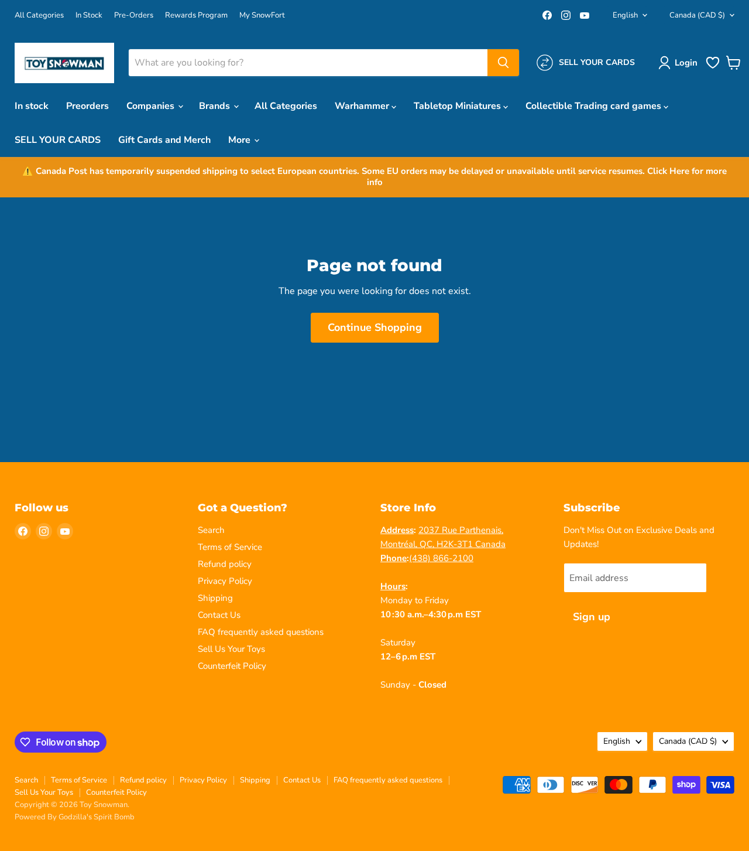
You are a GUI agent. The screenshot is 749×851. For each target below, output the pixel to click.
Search (211, 530)
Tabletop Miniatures (458, 106)
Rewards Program (196, 15)
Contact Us (219, 615)
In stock (32, 106)
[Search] (503, 62)
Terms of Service (230, 547)
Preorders (87, 106)
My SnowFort (262, 15)
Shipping (215, 598)
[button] (680, 63)
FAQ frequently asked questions (261, 632)
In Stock (88, 15)
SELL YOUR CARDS (58, 140)
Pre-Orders (133, 15)
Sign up (591, 617)
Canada (697, 15)
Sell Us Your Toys (231, 649)
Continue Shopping (375, 327)
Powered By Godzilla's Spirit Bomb (75, 817)
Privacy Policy (225, 581)
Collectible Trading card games (594, 106)
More (240, 140)
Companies (151, 106)
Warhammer (363, 106)
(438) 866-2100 (441, 558)
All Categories (39, 15)
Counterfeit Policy (232, 666)
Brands (215, 106)
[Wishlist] (712, 67)
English (625, 15)
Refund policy (225, 564)
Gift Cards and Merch (164, 140)
